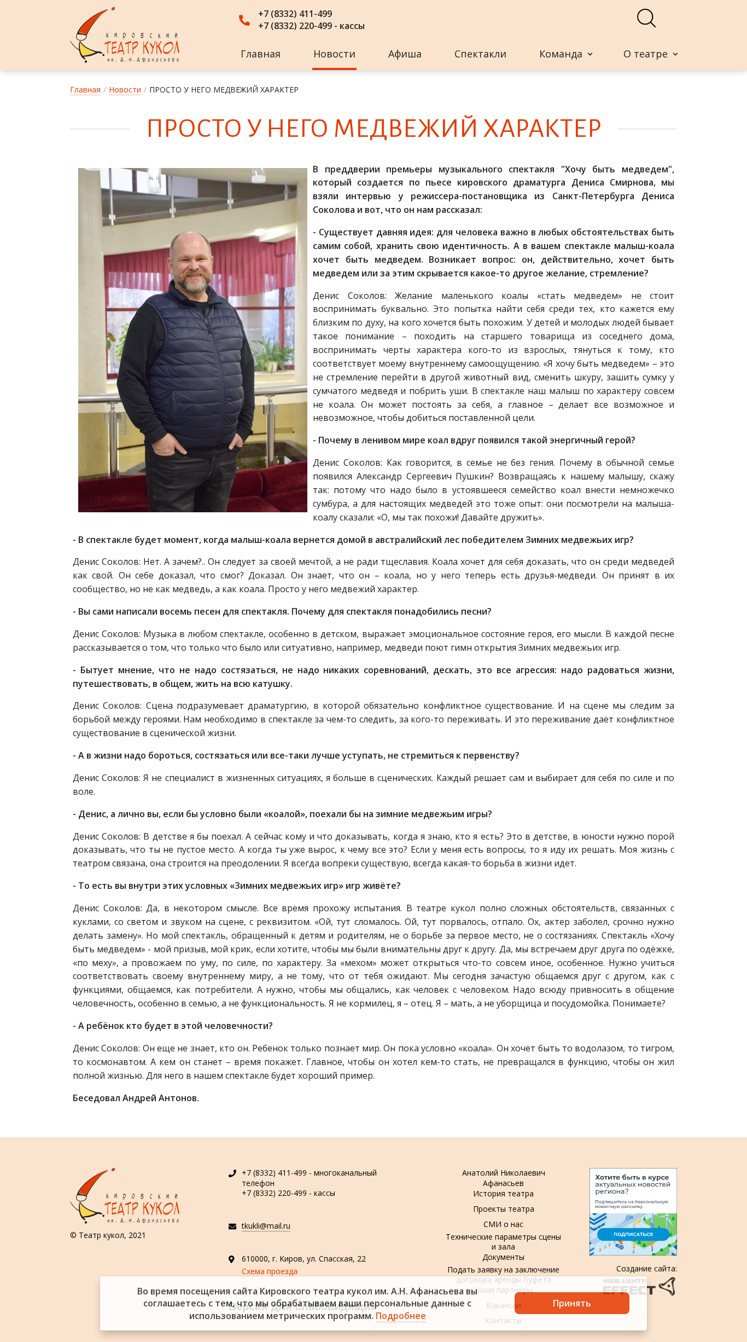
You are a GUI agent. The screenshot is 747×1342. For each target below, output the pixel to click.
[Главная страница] (124, 35)
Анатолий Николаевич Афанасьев (503, 1178)
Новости (334, 53)
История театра (503, 1193)
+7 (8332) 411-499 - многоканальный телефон (309, 1177)
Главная (261, 53)
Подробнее (401, 1316)
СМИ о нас (503, 1224)
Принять (572, 1303)
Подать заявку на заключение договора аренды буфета (503, 1274)
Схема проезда (269, 1271)
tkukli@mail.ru (266, 1225)
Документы (503, 1257)
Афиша (405, 53)
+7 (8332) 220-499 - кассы (311, 26)
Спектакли (480, 53)
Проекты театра (503, 1209)
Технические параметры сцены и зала (503, 1242)
